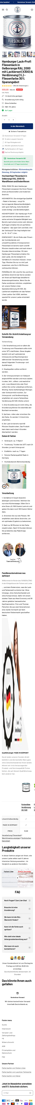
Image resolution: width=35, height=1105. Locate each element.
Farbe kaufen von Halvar (11, 1076)
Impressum (6, 1029)
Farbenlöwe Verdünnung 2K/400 (26, 807)
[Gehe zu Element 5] (29, 55)
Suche (4, 1025)
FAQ (3, 1057)
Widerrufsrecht (8, 1042)
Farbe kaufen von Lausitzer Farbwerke (16, 1072)
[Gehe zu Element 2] (11, 55)
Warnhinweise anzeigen (11, 838)
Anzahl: (5, 115)
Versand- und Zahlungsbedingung (8, 1035)
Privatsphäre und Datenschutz (8, 1051)
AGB (3, 1046)
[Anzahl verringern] (4, 120)
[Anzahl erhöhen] (13, 120)
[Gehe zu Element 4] (23, 55)
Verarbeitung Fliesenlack (11, 835)
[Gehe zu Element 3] (17, 55)
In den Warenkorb (17, 126)
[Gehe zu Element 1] (4, 55)
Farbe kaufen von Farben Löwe (13, 1068)
